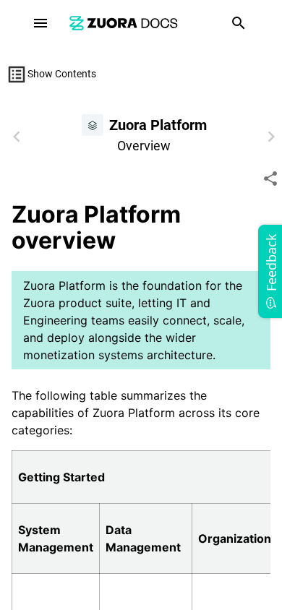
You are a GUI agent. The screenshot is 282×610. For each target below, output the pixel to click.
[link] (123, 23)
